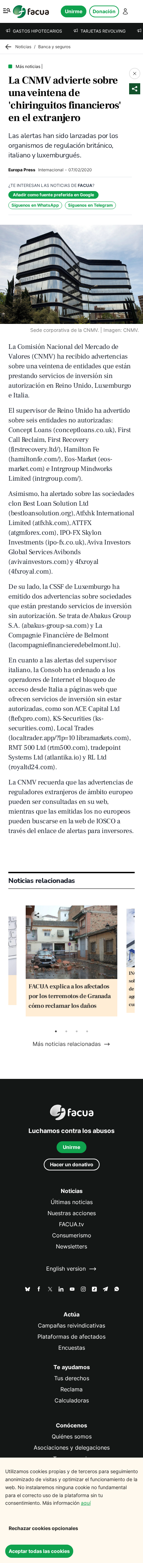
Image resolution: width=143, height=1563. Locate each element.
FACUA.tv (71, 1224)
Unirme (73, 11)
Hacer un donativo (71, 1164)
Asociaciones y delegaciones (72, 1447)
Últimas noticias (72, 1202)
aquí (86, 1503)
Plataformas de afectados (71, 1336)
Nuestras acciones (72, 1213)
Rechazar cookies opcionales (43, 1528)
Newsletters (71, 1246)
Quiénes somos (72, 1436)
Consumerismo (71, 1235)
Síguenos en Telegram (90, 205)
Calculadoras (71, 1400)
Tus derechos (71, 1378)
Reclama (71, 1389)
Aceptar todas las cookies (39, 1551)
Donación (104, 11)
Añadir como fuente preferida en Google (53, 194)
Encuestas (71, 1348)
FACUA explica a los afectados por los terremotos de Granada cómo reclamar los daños (69, 996)
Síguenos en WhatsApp (35, 205)
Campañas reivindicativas (71, 1325)
